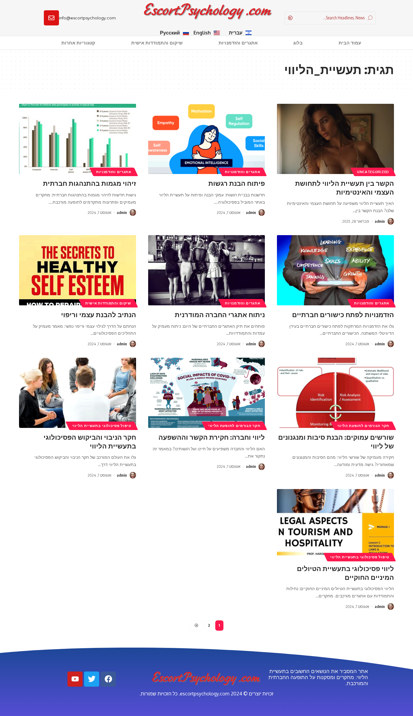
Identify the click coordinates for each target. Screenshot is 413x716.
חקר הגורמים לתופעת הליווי (363, 425)
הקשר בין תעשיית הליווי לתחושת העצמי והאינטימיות (344, 187)
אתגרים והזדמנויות (238, 43)
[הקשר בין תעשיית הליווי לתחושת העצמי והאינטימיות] (335, 139)
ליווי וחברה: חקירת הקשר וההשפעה (211, 437)
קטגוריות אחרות (78, 43)
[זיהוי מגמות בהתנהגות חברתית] (77, 139)
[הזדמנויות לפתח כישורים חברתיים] (335, 270)
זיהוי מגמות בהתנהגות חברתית (89, 183)
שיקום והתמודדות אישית (157, 43)
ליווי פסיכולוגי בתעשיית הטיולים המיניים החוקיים (345, 572)
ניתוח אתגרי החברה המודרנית (220, 314)
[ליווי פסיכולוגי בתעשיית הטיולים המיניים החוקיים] (335, 524)
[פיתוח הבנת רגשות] (206, 139)
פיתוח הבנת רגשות (236, 183)
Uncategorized (373, 171)
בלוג (298, 43)
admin (380, 221)
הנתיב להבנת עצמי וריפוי (98, 314)
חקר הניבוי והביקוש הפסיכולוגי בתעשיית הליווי (90, 441)
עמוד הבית (350, 43)
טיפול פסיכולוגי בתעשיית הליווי (101, 425)
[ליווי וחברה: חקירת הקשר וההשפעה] (206, 393)
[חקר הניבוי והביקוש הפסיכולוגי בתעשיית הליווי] (77, 393)
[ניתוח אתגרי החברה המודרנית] (206, 270)
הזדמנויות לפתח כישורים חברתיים (343, 314)
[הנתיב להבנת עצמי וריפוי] (77, 270)
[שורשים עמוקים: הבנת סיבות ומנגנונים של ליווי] (335, 393)
